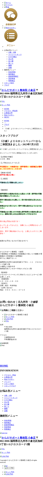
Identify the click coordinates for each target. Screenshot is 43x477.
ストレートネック (15, 54)
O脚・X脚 (12, 52)
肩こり (10, 63)
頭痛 (10, 68)
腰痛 (10, 65)
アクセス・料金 (10, 375)
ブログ (6, 85)
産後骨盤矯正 (13, 76)
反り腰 (10, 61)
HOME (6, 109)
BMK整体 (12, 72)
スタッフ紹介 (9, 83)
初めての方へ (9, 115)
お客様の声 (8, 113)
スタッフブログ (10, 386)
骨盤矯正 (11, 81)
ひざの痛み (12, 57)
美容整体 (11, 78)
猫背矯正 (11, 74)
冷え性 (10, 59)
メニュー (7, 381)
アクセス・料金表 (11, 111)
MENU (6, 117)
